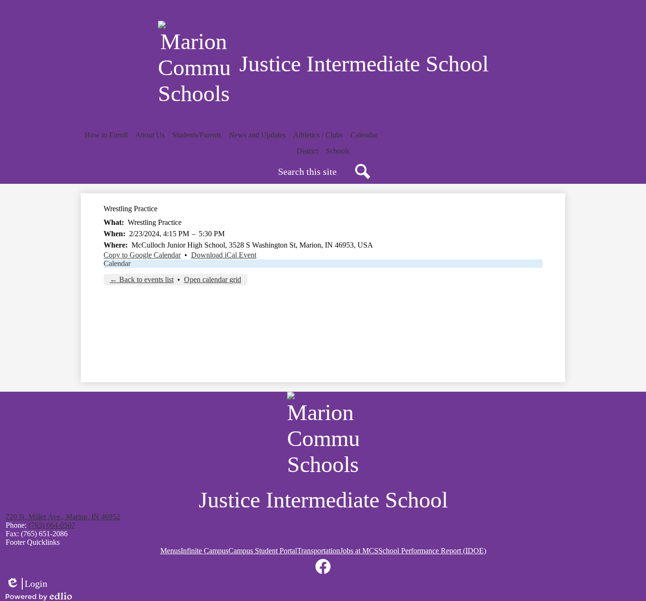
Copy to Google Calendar (142, 255)
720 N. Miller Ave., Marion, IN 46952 (63, 517)
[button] (106, 135)
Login (26, 584)
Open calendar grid (212, 279)
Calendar (117, 263)
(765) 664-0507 (51, 525)
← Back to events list (142, 279)
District (307, 151)
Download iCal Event (223, 255)
